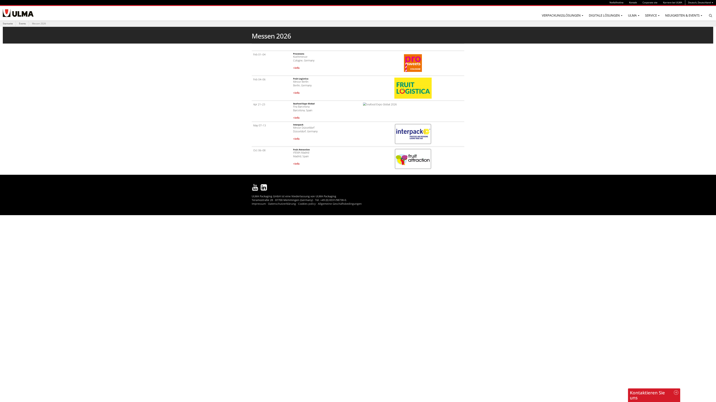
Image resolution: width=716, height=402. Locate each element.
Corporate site (650, 2)
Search (710, 15)
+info (296, 68)
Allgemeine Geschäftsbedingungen (340, 203)
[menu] (700, 2)
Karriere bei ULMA (672, 2)
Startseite (8, 23)
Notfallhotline (617, 2)
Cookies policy (307, 203)
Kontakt (633, 2)
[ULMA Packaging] (18, 13)
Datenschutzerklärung (282, 203)
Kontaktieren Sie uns (647, 395)
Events (22, 23)
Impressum (259, 203)
